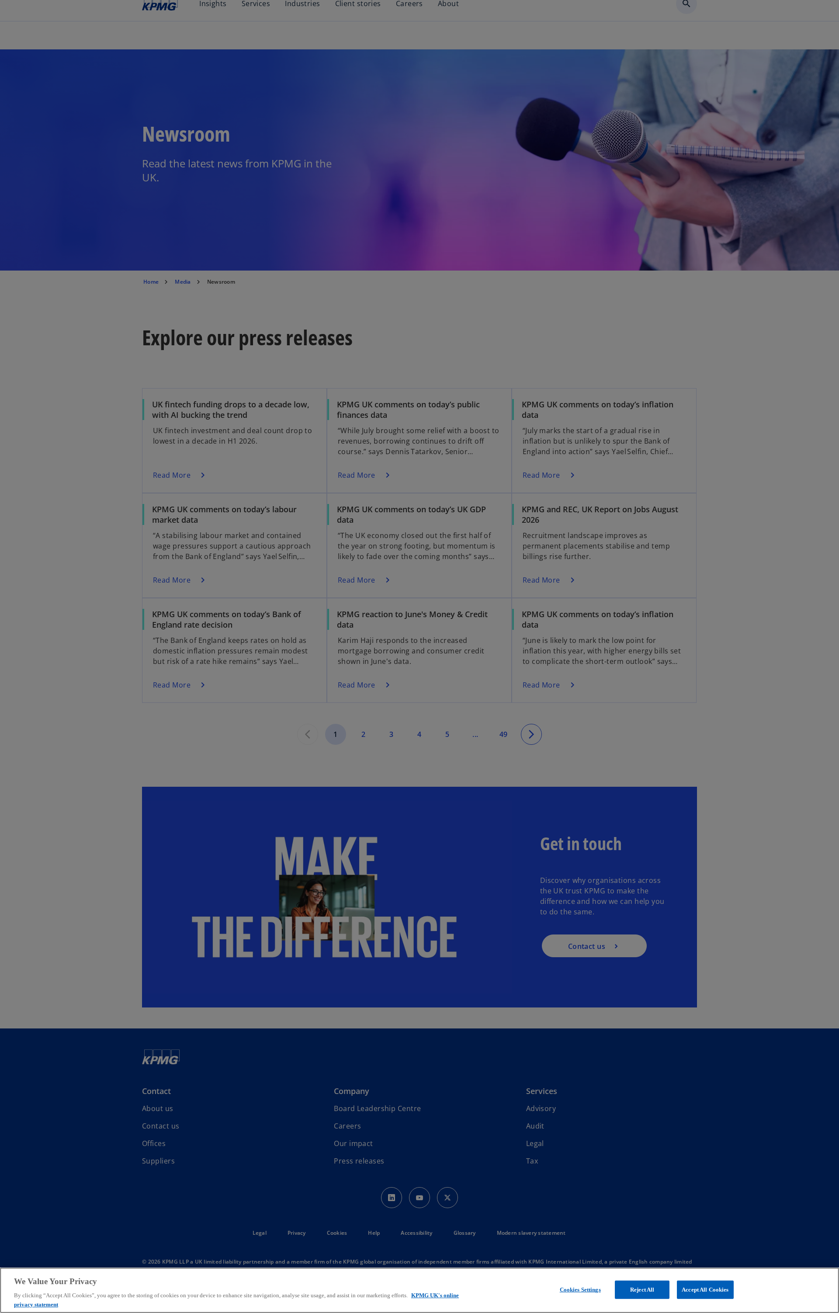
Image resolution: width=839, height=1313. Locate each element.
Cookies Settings (580, 1289)
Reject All (642, 1289)
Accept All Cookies (705, 1289)
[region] (419, 1290)
